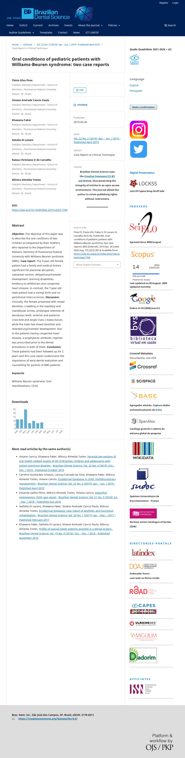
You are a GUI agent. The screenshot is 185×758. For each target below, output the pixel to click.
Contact (62, 32)
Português (136, 90)
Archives (53, 25)
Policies (113, 25)
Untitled (82, 104)
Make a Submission (143, 107)
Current (38, 25)
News (76, 32)
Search (171, 25)
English (134, 85)
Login (175, 2)
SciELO (23, 25)
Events (68, 25)
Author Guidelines (20, 32)
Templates (46, 32)
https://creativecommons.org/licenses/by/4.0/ (48, 718)
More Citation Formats (88, 264)
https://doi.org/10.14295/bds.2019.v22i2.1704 (39, 210)
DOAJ (159, 409)
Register (163, 2)
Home (10, 25)
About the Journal (89, 25)
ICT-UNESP (92, 32)
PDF (81, 90)
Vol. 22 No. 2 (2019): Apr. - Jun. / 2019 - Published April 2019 (68, 44)
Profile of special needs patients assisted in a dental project (75, 529)
